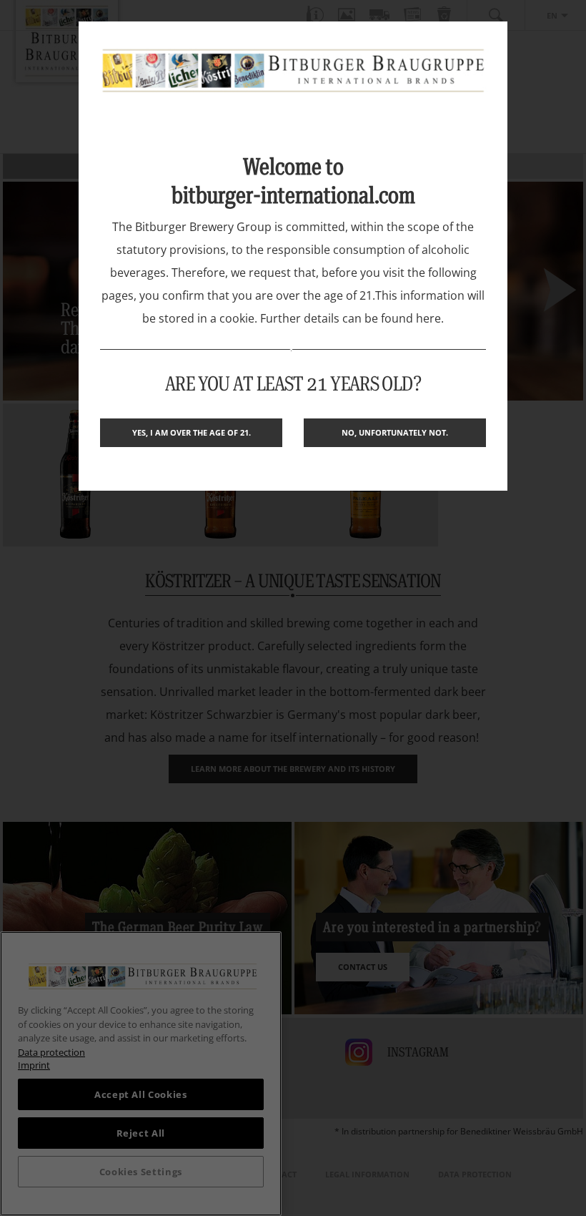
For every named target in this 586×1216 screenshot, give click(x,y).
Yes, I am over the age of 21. (191, 432)
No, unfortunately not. (395, 432)
